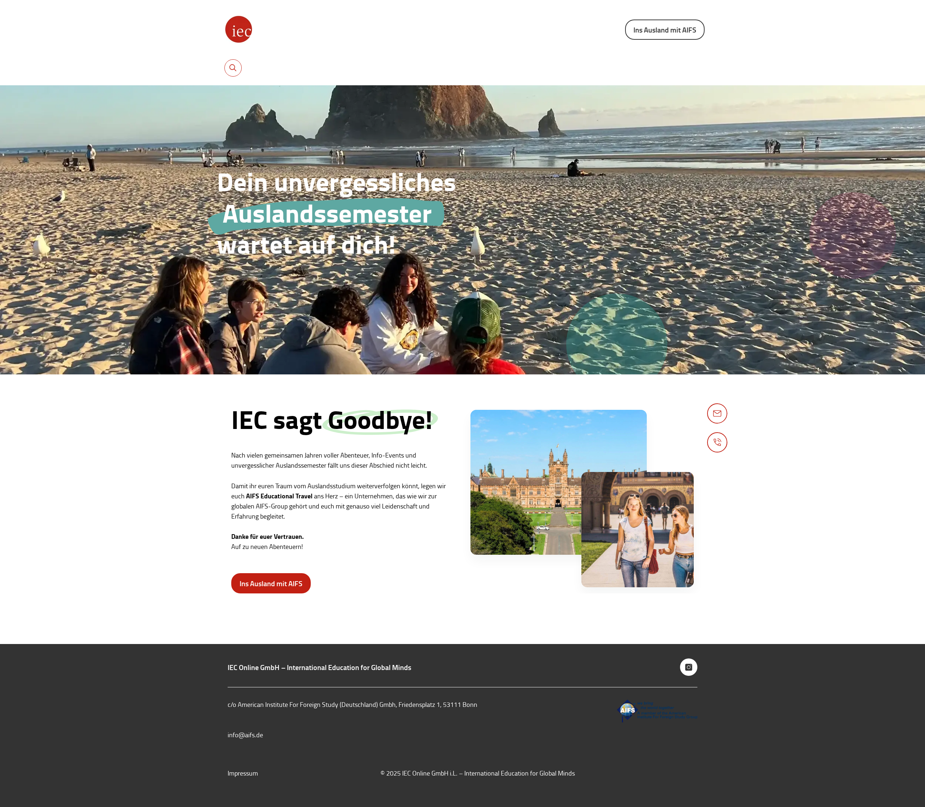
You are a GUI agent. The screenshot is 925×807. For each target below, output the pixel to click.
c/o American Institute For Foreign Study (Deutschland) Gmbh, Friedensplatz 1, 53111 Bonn (352, 704)
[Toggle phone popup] (717, 442)
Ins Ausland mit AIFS (664, 30)
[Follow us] (688, 667)
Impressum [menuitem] (243, 773)
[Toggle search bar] (233, 68)
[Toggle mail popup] (717, 413)
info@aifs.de (245, 734)
